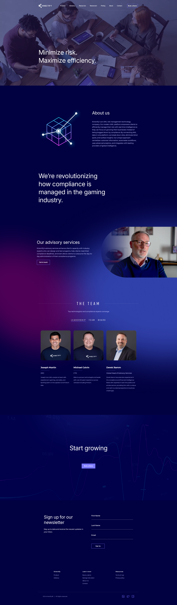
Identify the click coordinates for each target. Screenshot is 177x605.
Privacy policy (120, 578)
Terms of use (120, 575)
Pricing (103, 6)
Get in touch (43, 262)
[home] (47, 6)
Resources (82, 6)
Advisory (72, 6)
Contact (119, 6)
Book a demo (86, 575)
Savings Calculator (88, 578)
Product (62, 6)
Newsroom (93, 6)
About (111, 6)
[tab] (78, 320)
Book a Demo (132, 6)
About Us (85, 581)
